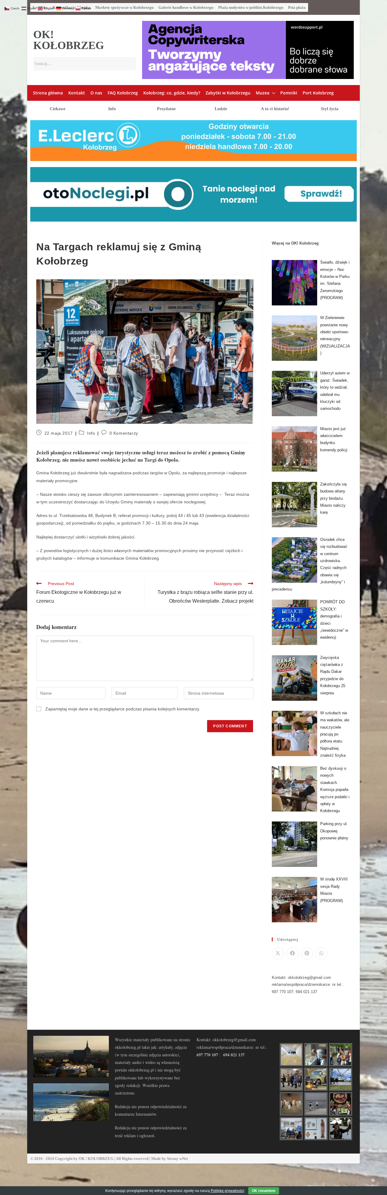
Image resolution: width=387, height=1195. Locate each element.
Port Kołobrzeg (318, 93)
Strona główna (48, 93)
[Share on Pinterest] (307, 953)
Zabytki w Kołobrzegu (228, 93)
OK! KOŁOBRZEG (68, 39)
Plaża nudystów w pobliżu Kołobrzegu (250, 7)
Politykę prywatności (227, 1191)
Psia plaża (297, 7)
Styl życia (329, 109)
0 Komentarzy (123, 433)
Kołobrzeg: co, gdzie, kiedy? (171, 93)
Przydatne (166, 109)
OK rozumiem (263, 1191)
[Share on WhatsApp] (321, 953)
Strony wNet (177, 1158)
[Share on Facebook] (292, 953)
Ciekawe (57, 109)
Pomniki (288, 93)
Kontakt (76, 93)
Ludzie (221, 109)
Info (112, 109)
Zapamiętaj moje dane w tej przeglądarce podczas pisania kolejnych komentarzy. (122, 708)
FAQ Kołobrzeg (123, 93)
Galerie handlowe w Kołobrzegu (185, 7)
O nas (96, 93)
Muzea (262, 93)
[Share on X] (278, 953)
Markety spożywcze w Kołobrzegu (124, 7)
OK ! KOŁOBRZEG (96, 1158)
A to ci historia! (275, 109)
